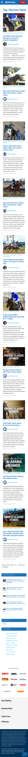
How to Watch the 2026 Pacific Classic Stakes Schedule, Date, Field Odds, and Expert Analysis (13, 533)
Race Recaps (9, 649)
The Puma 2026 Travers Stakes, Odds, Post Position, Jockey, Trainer (13, 205)
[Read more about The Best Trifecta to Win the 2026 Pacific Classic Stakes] (14, 356)
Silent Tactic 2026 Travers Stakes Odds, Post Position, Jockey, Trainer (14, 93)
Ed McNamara (12, 154)
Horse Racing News (7, 254)
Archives (5, 567)
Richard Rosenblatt (14, 44)
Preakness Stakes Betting (11, 751)
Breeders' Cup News (8, 366)
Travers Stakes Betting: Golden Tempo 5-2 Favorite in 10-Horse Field (13, 262)
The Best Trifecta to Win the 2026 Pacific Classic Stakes (12, 371)
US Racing (10, 748)
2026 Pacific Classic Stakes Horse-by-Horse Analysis (12, 424)
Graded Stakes (17, 366)
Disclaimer (16, 750)
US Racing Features (18, 33)
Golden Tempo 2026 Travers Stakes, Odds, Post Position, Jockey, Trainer (12, 148)
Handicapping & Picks (12, 640)
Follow (4, 623)
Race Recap (16, 311)
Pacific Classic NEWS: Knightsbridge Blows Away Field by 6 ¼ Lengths (13, 317)
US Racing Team (13, 99)
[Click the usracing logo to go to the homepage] (10, 2)
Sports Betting (10, 652)
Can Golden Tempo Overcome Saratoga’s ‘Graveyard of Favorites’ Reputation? (12, 38)
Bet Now (22, 2)
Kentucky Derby (10, 642)
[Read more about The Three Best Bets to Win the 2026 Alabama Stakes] (14, 463)
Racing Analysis (6, 256)
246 (8, 565)
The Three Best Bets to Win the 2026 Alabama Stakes (13, 477)
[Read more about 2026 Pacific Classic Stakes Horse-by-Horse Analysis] (14, 409)
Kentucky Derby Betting (9, 753)
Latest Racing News (7, 33)
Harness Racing (10, 647)
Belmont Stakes (10, 654)
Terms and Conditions (9, 750)
